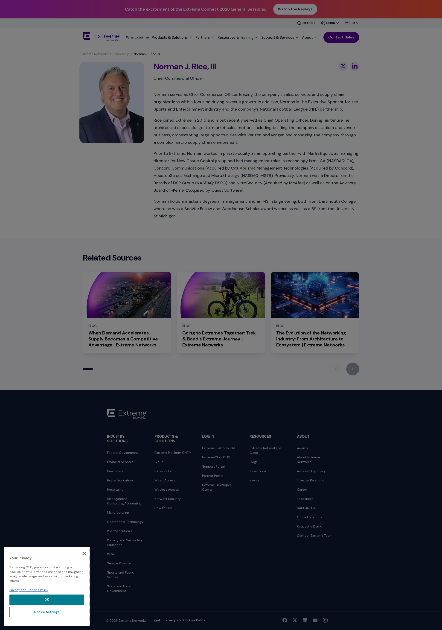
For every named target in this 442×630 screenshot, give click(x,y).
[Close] (84, 553)
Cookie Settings (47, 612)
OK (47, 599)
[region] (47, 586)
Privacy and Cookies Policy (28, 590)
